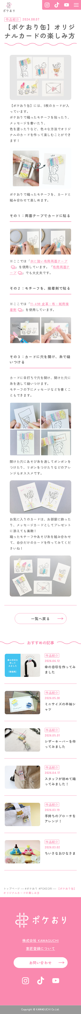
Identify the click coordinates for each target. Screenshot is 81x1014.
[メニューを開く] (76, 5)
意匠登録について (40, 948)
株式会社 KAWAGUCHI (40, 940)
